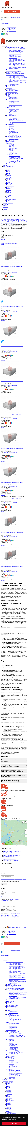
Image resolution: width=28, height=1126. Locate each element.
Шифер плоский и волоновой (10, 860)
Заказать (3, 280)
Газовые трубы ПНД (14, 139)
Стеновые (11, 219)
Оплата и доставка (8, 166)
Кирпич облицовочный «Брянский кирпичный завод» (17, 68)
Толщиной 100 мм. (19, 219)
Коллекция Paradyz (13, 160)
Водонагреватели (10, 141)
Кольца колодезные (14, 109)
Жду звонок (3, 884)
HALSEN (11, 145)
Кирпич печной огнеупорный (13, 71)
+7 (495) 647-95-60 (5, 915)
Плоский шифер (13, 97)
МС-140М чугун (13, 152)
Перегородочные (5, 219)
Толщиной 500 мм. (9, 223)
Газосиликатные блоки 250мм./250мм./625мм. (12, 482)
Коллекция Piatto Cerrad (15, 157)
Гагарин (8, 173)
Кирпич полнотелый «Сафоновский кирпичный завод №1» (18, 78)
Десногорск (9, 177)
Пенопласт (9, 88)
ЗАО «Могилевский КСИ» (8, 235)
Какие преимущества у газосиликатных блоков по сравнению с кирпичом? (11, 765)
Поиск (5, 165)
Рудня (7, 191)
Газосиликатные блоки (12, 90)
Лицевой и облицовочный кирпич (14, 47)
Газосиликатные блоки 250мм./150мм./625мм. (12, 532)
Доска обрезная (13, 129)
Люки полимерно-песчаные (16, 120)
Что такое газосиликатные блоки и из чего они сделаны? (12, 760)
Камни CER (12, 162)
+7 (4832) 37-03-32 (5, 916)
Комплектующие (13, 153)
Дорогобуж (9, 178)
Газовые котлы (10, 140)
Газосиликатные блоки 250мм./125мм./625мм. (12, 566)
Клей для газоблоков (14, 101)
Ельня (7, 180)
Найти (2, 236)
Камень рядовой (10, 86)
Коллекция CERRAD (14, 156)
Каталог (5, 46)
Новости (5, 204)
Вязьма (8, 171)
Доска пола (12, 131)
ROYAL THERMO (13, 148)
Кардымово (9, 183)
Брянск (8, 169)
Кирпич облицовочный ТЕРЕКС (17, 48)
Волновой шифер (13, 98)
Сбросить (3, 239)
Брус (10, 127)
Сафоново (8, 192)
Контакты (5, 207)
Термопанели (9, 154)
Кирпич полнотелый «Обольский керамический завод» (17, 83)
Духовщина (9, 179)
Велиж (8, 170)
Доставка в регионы (8, 167)
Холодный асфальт (11, 163)
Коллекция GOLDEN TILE (15, 161)
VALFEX (11, 149)
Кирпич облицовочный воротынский (15, 54)
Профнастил (9, 94)
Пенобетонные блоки (11, 92)
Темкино (8, 195)
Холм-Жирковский (11, 199)
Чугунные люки (13, 118)
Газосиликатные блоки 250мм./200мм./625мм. (12, 498)
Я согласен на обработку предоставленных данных (13, 879)
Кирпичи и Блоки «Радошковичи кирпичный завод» (17, 65)
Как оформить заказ (8, 203)
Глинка (8, 174)
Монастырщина (10, 186)
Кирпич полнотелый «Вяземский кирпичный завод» (17, 81)
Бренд (2, 234)
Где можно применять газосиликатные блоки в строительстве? (13, 776)
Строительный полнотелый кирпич (15, 75)
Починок (8, 188)
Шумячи (8, 200)
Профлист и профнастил (9, 859)
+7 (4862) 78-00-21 (14, 916)
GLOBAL (11, 144)
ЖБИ (7, 107)
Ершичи (8, 182)
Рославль (8, 190)
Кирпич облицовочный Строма (17, 52)
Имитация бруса (13, 135)
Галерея (2, 244)
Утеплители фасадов (11, 89)
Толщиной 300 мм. (16, 221)
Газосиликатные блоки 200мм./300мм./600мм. (12, 346)
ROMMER (11, 146)
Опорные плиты (13, 111)
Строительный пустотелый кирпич (15, 73)
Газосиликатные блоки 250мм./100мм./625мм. (12, 266)
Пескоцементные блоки (12, 93)
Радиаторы (9, 143)
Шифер (8, 95)
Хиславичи (9, 197)
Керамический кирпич (11, 69)
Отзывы (5, 205)
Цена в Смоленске (12, 243)
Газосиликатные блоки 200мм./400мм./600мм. (12, 306)
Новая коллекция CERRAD (16, 158)
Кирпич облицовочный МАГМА (17, 63)
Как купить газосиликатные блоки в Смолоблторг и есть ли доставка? (10, 781)
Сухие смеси (12, 102)
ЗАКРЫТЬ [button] (14, 1123)
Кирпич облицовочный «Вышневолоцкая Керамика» (16, 51)
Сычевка (8, 194)
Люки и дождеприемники (12, 116)
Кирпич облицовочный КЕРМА (17, 59)
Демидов (8, 175)
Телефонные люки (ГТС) (15, 119)
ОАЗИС (11, 150)
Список (2, 245)
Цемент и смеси (10, 99)
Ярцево (8, 201)
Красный (8, 184)
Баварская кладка (10, 85)
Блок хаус (11, 126)
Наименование (4, 243)
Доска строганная (13, 132)
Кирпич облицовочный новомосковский (15, 57)
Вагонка (11, 128)
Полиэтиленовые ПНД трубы (13, 136)
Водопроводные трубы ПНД (16, 137)
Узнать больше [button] (12, 1119)
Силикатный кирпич (11, 72)
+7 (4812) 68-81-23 (14, 915)
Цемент (11, 103)
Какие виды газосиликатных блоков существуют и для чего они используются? (12, 770)
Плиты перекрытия (11, 115)
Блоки (10, 114)
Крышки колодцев (13, 110)
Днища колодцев (13, 112)
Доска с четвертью (13, 133)
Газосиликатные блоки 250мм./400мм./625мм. (12, 414)
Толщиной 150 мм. (14, 220)
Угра (7, 196)
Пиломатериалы (10, 124)
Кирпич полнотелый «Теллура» (17, 76)
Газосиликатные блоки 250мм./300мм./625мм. (12, 448)
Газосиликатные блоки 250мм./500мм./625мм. (12, 381)
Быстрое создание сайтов (15, 927)
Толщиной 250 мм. (7, 221)
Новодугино (9, 187)
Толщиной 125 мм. (5, 220)
